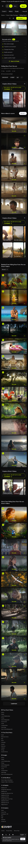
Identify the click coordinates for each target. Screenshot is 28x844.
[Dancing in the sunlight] (14, 141)
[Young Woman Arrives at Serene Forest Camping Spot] (14, 612)
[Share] (13, 18)
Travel (2, 723)
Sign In (23, 6)
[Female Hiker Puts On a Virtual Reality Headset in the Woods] (14, 644)
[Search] (10, 6)
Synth (2, 734)
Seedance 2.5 (4, 787)
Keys (2, 738)
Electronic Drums (4, 736)
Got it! (22, 839)
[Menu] (2, 6)
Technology (3, 727)
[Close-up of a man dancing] (14, 206)
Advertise (3, 819)
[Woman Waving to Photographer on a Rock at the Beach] (14, 443)
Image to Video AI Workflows (7, 781)
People (2, 714)
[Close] (26, 1)
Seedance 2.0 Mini (5, 797)
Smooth (3, 744)
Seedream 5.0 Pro (5, 800)
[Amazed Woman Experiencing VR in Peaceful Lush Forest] (14, 628)
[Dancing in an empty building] (14, 125)
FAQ (2, 817)
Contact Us (3, 821)
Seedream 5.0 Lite (5, 802)
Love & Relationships (5, 716)
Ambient (3, 748)
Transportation (4, 725)
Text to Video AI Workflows (6, 780)
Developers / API (4, 814)
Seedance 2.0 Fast (5, 795)
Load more (14, 703)
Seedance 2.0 (4, 791)
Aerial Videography (5, 719)
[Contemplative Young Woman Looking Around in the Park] (14, 595)
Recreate (14, 131)
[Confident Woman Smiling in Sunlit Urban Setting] (14, 563)
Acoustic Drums (4, 751)
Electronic (3, 746)
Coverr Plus (3, 812)
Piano (2, 740)
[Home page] (6, 827)
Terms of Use (16, 830)
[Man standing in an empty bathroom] (14, 157)
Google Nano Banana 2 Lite (7, 793)
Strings (2, 749)
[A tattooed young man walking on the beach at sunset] (14, 693)
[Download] (24, 131)
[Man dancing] (14, 190)
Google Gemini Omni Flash (7, 798)
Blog (2, 815)
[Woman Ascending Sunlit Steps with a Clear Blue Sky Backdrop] (14, 459)
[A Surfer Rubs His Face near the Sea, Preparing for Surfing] (14, 427)
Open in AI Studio (15, 61)
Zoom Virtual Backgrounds (6, 729)
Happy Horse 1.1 (4, 804)
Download (20, 18)
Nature (2, 712)
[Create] (7, 6)
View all (24, 11)
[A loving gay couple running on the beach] (14, 676)
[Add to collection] (9, 18)
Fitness (2, 718)
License (2, 830)
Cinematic (3, 742)
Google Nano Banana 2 (6, 789)
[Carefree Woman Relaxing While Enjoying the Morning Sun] (14, 547)
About (2, 810)
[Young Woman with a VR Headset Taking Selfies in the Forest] (14, 660)
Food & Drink (4, 721)
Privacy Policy (9, 830)
